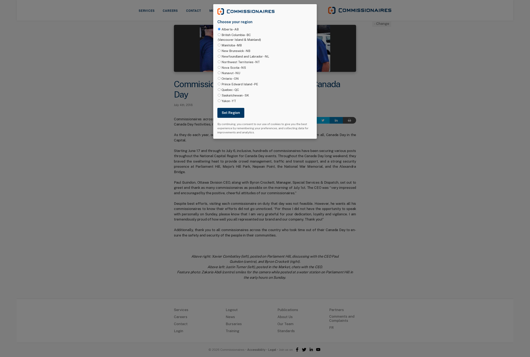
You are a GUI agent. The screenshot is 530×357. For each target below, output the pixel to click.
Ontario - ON (230, 78)
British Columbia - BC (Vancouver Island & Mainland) (239, 37)
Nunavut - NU (231, 73)
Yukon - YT (229, 101)
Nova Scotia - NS (234, 67)
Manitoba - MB (232, 45)
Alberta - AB (230, 29)
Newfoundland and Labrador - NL (245, 56)
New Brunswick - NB (236, 51)
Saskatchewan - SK (235, 95)
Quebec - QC (230, 90)
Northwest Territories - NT (241, 62)
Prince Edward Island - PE (240, 84)
